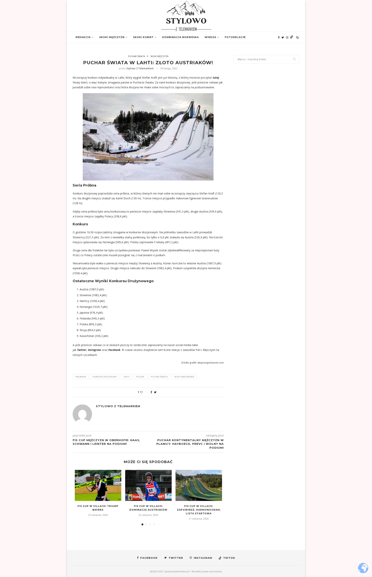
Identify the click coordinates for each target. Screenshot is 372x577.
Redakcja (83, 37)
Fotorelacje (235, 37)
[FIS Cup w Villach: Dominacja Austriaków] (148, 485)
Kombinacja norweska (180, 37)
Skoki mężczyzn (112, 37)
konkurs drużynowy (105, 376)
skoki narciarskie (184, 376)
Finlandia (80, 376)
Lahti (126, 376)
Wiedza (210, 37)
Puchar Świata (136, 56)
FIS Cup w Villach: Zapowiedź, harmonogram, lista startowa (199, 510)
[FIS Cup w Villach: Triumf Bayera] (98, 485)
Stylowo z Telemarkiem (140, 68)
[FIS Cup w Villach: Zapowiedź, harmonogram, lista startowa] (199, 485)
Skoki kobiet (143, 37)
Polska (140, 376)
